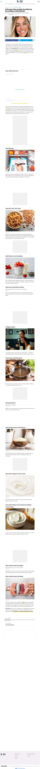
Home (6, 3)
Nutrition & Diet (10, 3)
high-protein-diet (10, 624)
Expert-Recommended (17, 7)
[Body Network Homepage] (20, 1)
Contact (16, 755)
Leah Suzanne (11, 14)
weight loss (16, 49)
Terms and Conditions (31, 753)
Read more (8, 620)
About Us (29, 755)
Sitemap (16, 757)
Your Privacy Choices (21, 768)
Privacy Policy (17, 753)
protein (25, 52)
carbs (8, 107)
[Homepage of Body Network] (3, 754)
